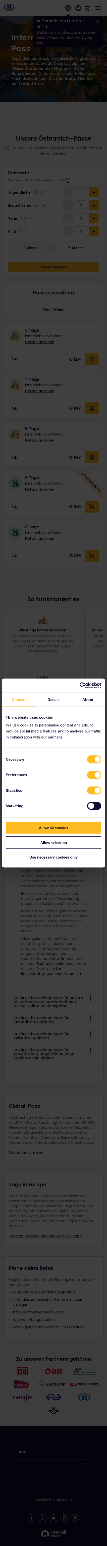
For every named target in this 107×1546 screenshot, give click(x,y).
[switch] (94, 775)
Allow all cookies (53, 828)
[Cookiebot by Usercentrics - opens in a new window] (79, 685)
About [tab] (87, 699)
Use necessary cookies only (53, 857)
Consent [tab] (19, 699)
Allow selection (53, 842)
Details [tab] (54, 699)
